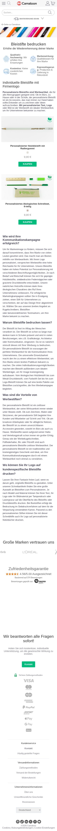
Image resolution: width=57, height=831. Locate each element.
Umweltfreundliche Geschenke (28, 797)
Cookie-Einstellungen (44, 828)
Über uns (28, 792)
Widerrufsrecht (28, 778)
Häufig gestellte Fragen (28, 753)
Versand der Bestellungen (28, 773)
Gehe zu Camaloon (12, 24)
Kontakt (28, 664)
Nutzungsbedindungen (22, 828)
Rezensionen (28, 802)
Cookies (6, 828)
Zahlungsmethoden (28, 768)
